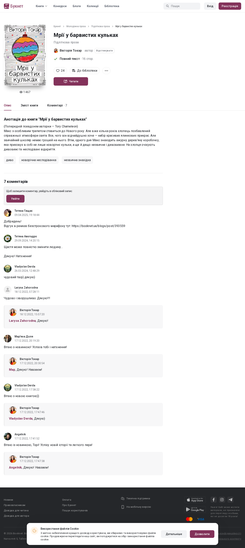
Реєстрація (230, 6)
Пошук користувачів (75, 510)
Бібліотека (112, 6)
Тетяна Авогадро (26, 236)
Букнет (57, 26)
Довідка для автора (16, 515)
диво (10, 160)
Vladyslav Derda (25, 266)
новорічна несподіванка (38, 160)
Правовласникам (14, 505)
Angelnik (20, 434)
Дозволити (202, 534)
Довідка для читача (16, 510)
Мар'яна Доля (24, 336)
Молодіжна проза (76, 26)
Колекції (92, 6)
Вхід (210, 6)
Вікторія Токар (71, 50)
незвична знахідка (77, 160)
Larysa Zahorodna (26, 287)
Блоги (77, 6)
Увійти (15, 198)
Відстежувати (104, 50)
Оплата (66, 499)
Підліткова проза (100, 26)
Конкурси (60, 6)
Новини (8, 499)
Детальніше (174, 534)
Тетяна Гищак (24, 210)
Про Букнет (69, 505)
